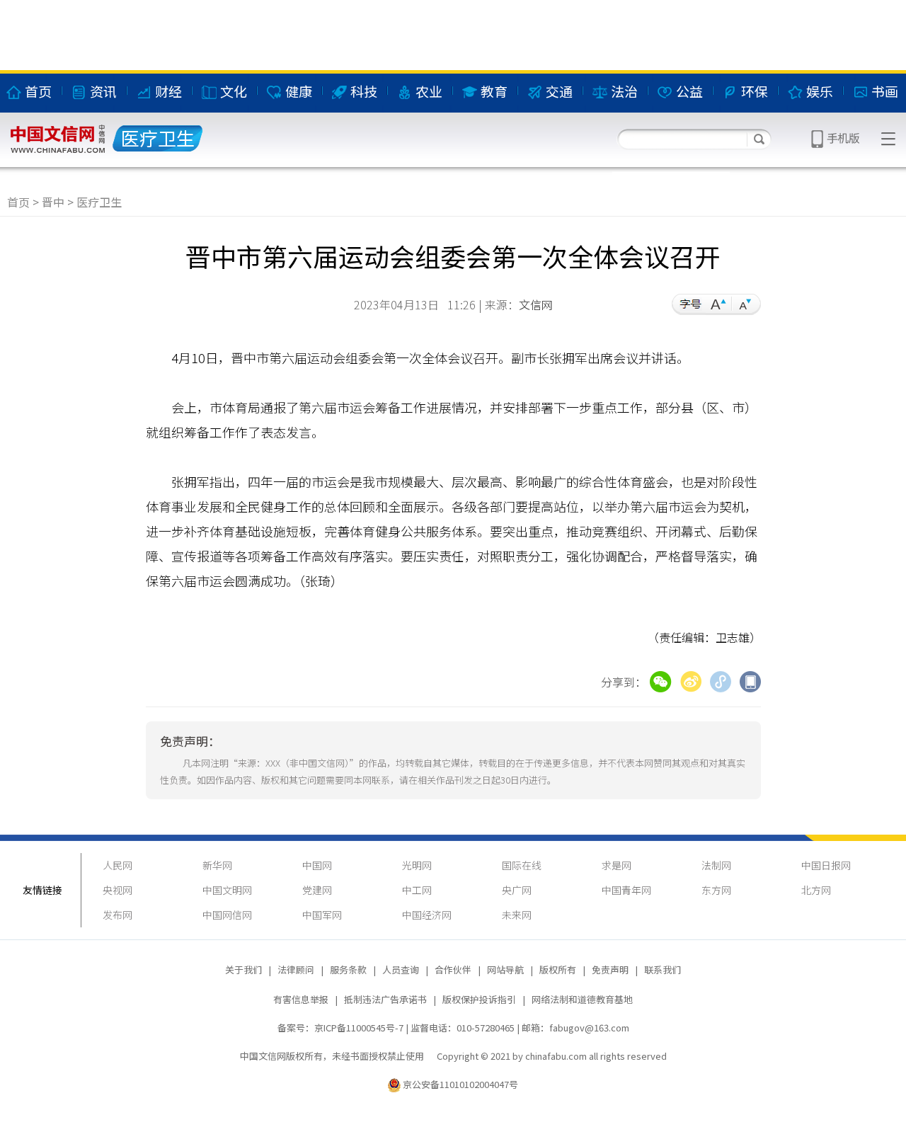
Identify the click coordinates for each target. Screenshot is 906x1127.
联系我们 (662, 969)
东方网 (716, 890)
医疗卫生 (99, 201)
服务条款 (348, 969)
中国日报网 (826, 865)
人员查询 (400, 969)
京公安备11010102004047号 (460, 1084)
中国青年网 (626, 890)
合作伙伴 (453, 969)
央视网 (117, 890)
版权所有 (557, 969)
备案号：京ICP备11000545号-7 (340, 1027)
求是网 (616, 865)
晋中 (53, 201)
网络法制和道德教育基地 (582, 999)
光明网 (417, 865)
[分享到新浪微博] (690, 679)
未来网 (517, 915)
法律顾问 (295, 969)
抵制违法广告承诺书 (385, 999)
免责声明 (610, 969)
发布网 (117, 915)
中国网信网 (227, 915)
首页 (18, 201)
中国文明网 (227, 890)
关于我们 (243, 969)
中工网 (417, 890)
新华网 (217, 865)
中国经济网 (427, 915)
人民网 (117, 865)
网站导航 (505, 969)
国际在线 (521, 865)
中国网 (317, 865)
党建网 (317, 890)
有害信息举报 (300, 999)
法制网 (716, 865)
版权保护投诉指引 (479, 999)
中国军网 (322, 915)
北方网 (816, 890)
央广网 (517, 890)
